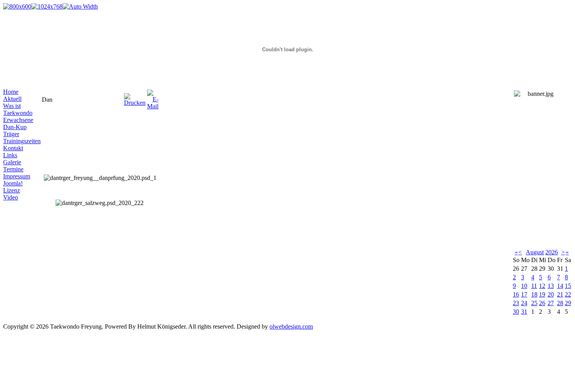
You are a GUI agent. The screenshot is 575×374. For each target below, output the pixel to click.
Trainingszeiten (22, 141)
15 (568, 285)
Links (10, 155)
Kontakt (13, 148)
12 (542, 285)
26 (542, 303)
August (535, 252)
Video (10, 197)
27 (551, 303)
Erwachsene (18, 120)
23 (516, 303)
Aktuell (12, 98)
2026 (551, 252)
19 (542, 294)
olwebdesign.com (291, 326)
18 (534, 294)
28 (560, 303)
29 (568, 303)
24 (524, 303)
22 (568, 294)
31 (524, 311)
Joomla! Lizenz (13, 187)
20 (551, 294)
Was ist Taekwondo (17, 109)
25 (534, 303)
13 (551, 285)
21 (560, 294)
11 (534, 285)
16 (516, 294)
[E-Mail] (152, 97)
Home (10, 91)
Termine (13, 169)
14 (560, 285)
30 (516, 311)
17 (524, 294)
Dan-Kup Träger (15, 130)
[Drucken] (135, 97)
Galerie (12, 162)
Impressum (16, 176)
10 (524, 285)
